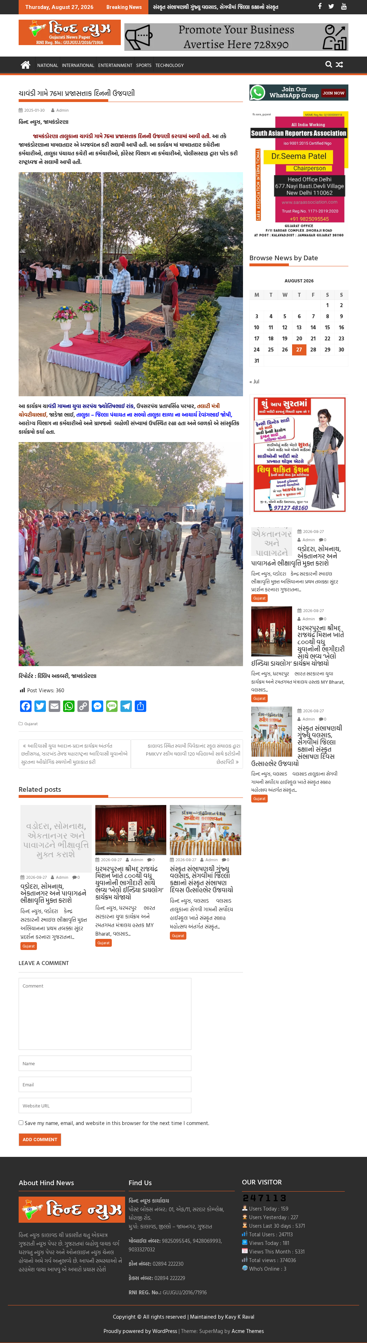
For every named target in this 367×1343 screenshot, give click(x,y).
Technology (170, 65)
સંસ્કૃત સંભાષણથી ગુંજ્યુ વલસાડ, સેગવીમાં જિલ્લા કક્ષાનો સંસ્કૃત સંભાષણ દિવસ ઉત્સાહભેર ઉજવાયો (251, 7)
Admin (62, 110)
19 (284, 338)
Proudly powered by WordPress (140, 1331)
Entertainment (115, 65)
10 (256, 327)
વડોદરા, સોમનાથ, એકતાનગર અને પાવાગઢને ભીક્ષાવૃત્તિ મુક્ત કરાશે (56, 840)
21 (313, 338)
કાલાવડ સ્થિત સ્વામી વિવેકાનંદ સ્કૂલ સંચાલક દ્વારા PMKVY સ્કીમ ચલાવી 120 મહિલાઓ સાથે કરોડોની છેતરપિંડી (193, 754)
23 (341, 338)
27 (299, 349)
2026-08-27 (36, 877)
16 (341, 327)
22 (327, 338)
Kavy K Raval (239, 1317)
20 (299, 338)
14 (313, 327)
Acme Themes (248, 1331)
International (78, 65)
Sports (144, 65)
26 (285, 349)
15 (327, 327)
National (47, 65)
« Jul (254, 381)
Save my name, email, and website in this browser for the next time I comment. (117, 1123)
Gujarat (31, 723)
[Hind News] (25, 64)
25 (271, 349)
